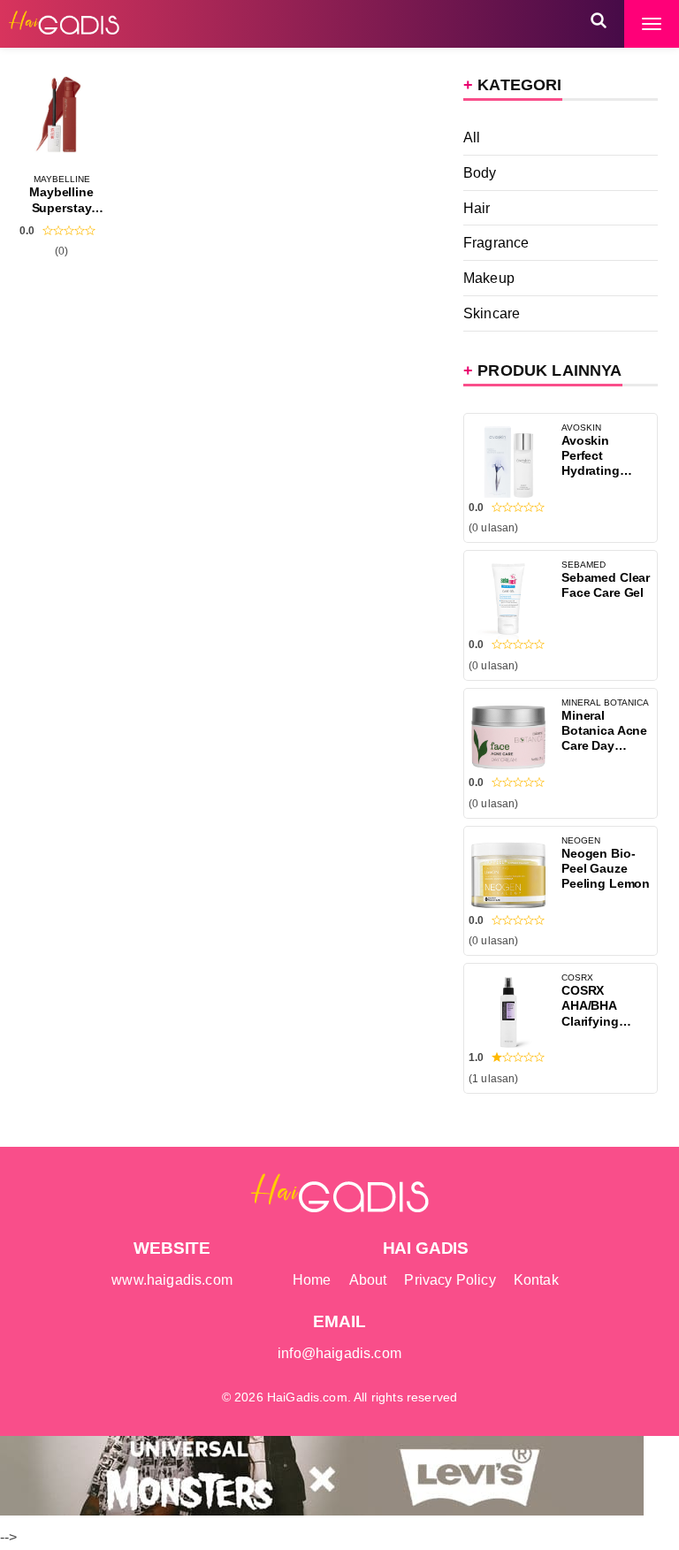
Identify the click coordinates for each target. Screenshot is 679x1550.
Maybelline (62, 179)
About (368, 1279)
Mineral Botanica (605, 702)
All (472, 137)
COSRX (577, 977)
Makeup (489, 278)
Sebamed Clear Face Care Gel (605, 584)
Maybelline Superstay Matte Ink (61, 208)
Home (312, 1279)
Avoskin (581, 427)
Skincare (491, 313)
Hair (477, 208)
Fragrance (496, 242)
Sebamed (583, 564)
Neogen (580, 840)
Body (480, 172)
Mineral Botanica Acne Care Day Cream (604, 737)
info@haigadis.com (339, 1353)
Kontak (536, 1279)
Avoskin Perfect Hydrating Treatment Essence (591, 470)
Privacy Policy (449, 1279)
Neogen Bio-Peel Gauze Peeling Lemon (605, 868)
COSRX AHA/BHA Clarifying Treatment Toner (591, 1020)
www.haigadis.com (172, 1279)
